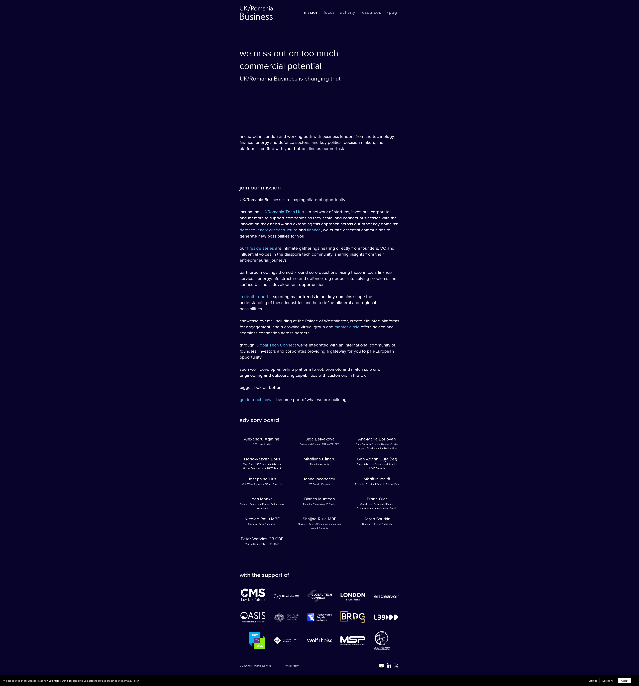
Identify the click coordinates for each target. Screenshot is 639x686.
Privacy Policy (292, 665)
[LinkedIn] (389, 666)
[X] (396, 666)
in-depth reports (255, 296)
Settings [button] (592, 680)
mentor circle (347, 327)
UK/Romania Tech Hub (282, 211)
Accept (624, 680)
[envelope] (381, 666)
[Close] (635, 680)
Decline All (607, 680)
